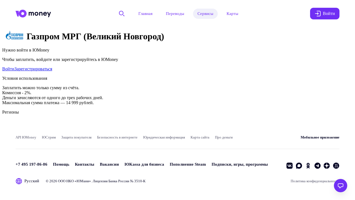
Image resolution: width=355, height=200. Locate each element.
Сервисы (205, 13)
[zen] (326, 165)
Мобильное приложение (320, 137)
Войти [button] (329, 13)
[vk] (289, 165)
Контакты (84, 164)
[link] (8, 68)
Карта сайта (200, 137)
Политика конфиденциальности (315, 181)
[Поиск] (121, 13)
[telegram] (317, 165)
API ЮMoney (26, 137)
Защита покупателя (76, 137)
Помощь (61, 164)
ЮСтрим (49, 137)
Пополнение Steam (188, 164)
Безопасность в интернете (117, 137)
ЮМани (83, 181)
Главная (145, 13)
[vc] (336, 165)
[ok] (308, 165)
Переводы (175, 13)
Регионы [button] (10, 112)
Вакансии (109, 164)
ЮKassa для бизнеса (144, 164)
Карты (232, 13)
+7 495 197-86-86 (31, 164)
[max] (299, 165)
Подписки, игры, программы (240, 164)
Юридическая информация (164, 137)
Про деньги (224, 137)
